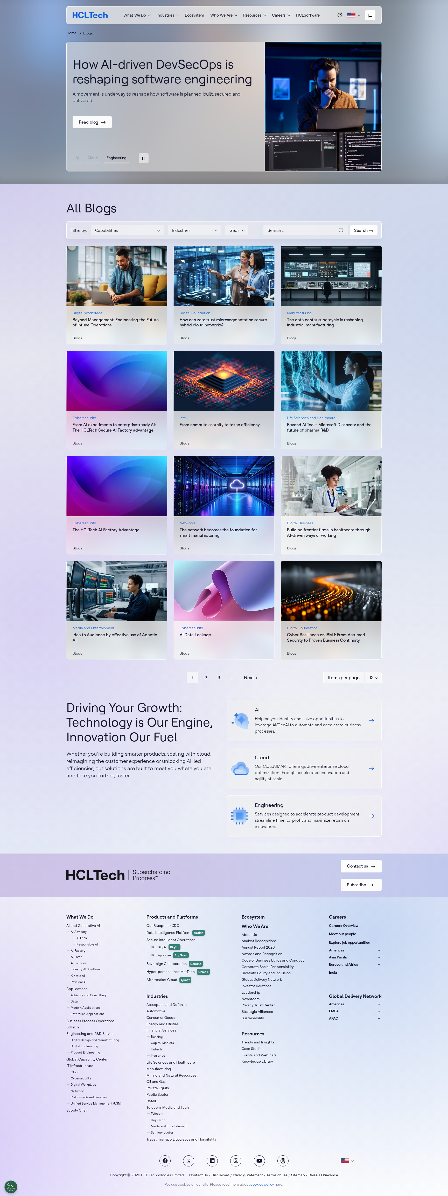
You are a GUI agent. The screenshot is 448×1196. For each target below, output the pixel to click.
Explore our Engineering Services (304, 816)
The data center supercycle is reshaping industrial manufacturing (325, 322)
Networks (78, 1091)
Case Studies (252, 1048)
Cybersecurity (81, 1078)
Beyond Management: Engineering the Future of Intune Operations (116, 322)
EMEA (334, 1011)
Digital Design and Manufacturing (95, 1040)
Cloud (75, 1072)
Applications (76, 988)
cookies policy (262, 1184)
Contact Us (198, 1175)
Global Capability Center (87, 1059)
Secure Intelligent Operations (170, 939)
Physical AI (78, 982)
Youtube (259, 1160)
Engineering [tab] (117, 157)
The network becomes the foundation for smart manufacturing (218, 532)
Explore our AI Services (304, 720)
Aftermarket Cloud (168, 979)
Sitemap (298, 1175)
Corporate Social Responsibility (268, 966)
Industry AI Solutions (85, 969)
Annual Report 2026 (258, 947)
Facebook (165, 1160)
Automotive (155, 1011)
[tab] (144, 158)
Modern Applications (86, 1007)
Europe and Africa (343, 964)
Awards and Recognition (262, 953)
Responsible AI (87, 944)
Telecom (157, 1113)
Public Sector (157, 1094)
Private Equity (157, 1088)
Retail (151, 1101)
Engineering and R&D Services (91, 1033)
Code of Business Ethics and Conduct (273, 960)
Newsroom (251, 999)
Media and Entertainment (169, 1126)
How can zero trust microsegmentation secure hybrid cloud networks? (223, 322)
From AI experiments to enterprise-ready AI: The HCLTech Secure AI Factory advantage (114, 427)
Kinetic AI (78, 976)
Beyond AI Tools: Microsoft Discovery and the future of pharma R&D (329, 427)
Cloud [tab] (93, 157)
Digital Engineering (84, 1046)
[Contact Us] (370, 15)
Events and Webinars (259, 1055)
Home (71, 33)
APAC (333, 1018)
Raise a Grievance (323, 1175)
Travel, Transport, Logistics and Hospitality (181, 1139)
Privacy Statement (248, 1175)
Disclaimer (220, 1175)
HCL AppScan (169, 955)
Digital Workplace (83, 1084)
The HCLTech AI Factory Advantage (106, 529)
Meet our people (342, 934)
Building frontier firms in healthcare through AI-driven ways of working (328, 532)
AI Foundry (78, 963)
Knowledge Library (257, 1061)
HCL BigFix (165, 947)
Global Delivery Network (262, 979)
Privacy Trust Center (258, 1005)
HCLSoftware (308, 15)
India (333, 972)
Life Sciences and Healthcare (170, 1062)
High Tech (158, 1120)
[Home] (90, 15)
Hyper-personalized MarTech (177, 971)
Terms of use (277, 1175)
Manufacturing (158, 1068)
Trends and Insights (258, 1042)
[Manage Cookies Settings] (10, 1186)
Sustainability (253, 1018)
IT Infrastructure (79, 1065)
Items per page (344, 678)
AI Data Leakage (195, 634)
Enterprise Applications (87, 1014)
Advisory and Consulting (88, 995)
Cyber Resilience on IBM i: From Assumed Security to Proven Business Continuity (326, 637)
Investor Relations (256, 986)
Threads (283, 1160)
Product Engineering (85, 1052)
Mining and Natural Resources (171, 1075)
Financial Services (161, 1030)
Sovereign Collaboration (173, 963)
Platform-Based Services (89, 1097)
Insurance (158, 1055)
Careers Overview (344, 925)
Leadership (251, 992)
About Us (249, 934)
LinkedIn (212, 1160)
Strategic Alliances (257, 1011)
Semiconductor (162, 1132)
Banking (157, 1037)
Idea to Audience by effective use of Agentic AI (115, 637)
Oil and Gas (156, 1081)
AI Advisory (79, 932)
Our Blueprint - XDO (162, 925)
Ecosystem (194, 15)
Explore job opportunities (349, 942)
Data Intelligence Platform (174, 932)
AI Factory (78, 950)
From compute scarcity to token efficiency (220, 424)
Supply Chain (77, 1110)
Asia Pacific (338, 957)
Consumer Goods (160, 1017)
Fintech (156, 1049)
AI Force (76, 957)
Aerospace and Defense (166, 1004)
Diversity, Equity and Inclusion (266, 973)
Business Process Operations (90, 1021)
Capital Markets (162, 1043)
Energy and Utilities (162, 1024)
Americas (337, 950)
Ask (340, 15)
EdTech (72, 1027)
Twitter (188, 1160)
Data (74, 1001)
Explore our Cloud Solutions (304, 768)
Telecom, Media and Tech (167, 1107)
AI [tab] (77, 157)
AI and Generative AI (83, 925)
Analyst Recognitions (259, 941)
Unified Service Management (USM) (96, 1103)
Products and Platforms (172, 917)
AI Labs (81, 938)
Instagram (235, 1160)
